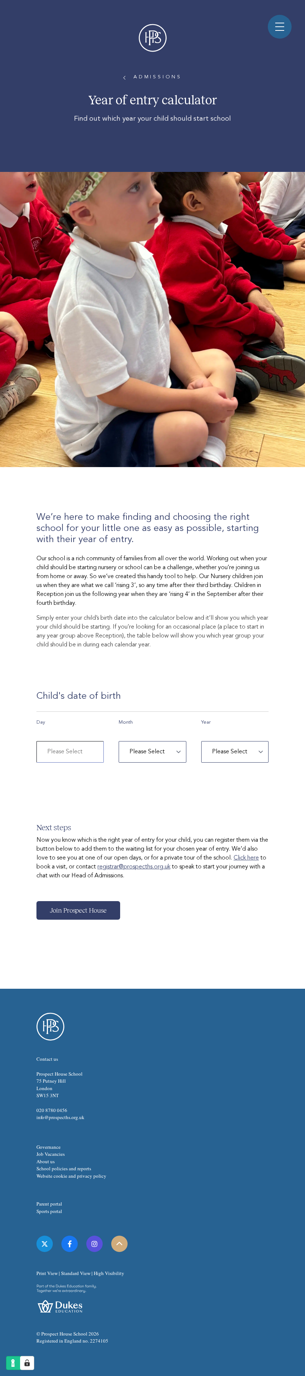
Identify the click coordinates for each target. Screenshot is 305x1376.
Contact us (47, 1059)
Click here (246, 858)
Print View (47, 1273)
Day (40, 722)
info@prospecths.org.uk (60, 1117)
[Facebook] (69, 1244)
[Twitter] (44, 1244)
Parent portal (49, 1203)
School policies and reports (63, 1168)
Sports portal (49, 1211)
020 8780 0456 (51, 1110)
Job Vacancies (50, 1154)
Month (126, 722)
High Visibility (109, 1273)
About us (45, 1161)
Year (206, 722)
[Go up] (119, 1244)
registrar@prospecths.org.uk (133, 867)
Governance (48, 1147)
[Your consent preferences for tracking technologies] (27, 1363)
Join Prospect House (78, 910)
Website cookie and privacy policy (71, 1176)
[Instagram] (94, 1244)
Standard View (75, 1273)
